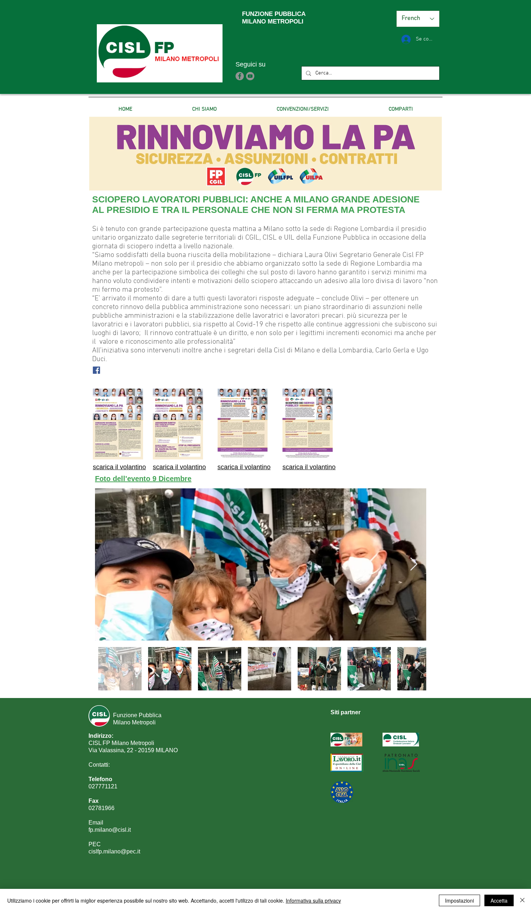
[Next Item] (414, 564)
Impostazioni (459, 900)
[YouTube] (250, 76)
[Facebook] (240, 76)
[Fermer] (522, 900)
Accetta (499, 900)
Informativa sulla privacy (313, 900)
